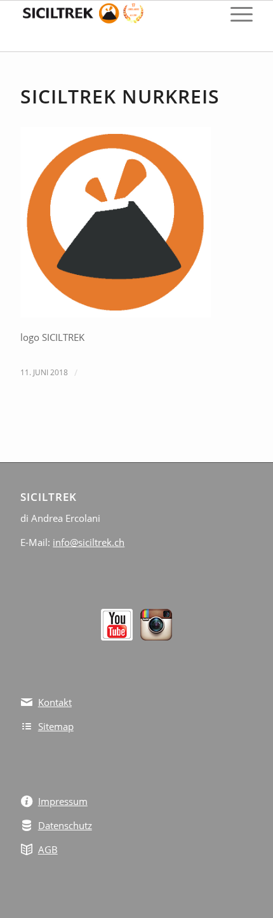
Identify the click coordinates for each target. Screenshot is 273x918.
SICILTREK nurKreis (120, 96)
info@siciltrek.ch (88, 542)
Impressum (63, 801)
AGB (48, 849)
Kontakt (55, 702)
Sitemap (56, 726)
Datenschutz (65, 825)
